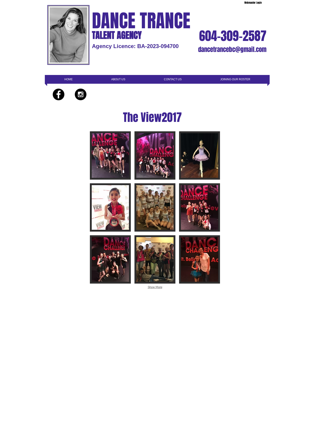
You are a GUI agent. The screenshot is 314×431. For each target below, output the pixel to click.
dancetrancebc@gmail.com (232, 49)
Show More (155, 287)
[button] (110, 155)
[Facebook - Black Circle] (58, 94)
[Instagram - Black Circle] (80, 94)
